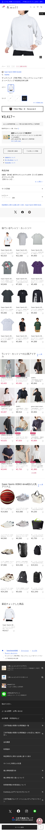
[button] (22, 38)
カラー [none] (4, 87)
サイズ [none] (4, 98)
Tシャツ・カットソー (11, 653)
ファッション (25, 650)
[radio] (11, 89)
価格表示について (10, 157)
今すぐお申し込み (16, 141)
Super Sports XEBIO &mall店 (12, 72)
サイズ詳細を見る (38, 102)
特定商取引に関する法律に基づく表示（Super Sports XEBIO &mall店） (21, 205)
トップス (34, 650)
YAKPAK (6, 75)
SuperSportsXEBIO (12, 650)
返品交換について (10, 162)
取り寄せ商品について (11, 160)
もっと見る (38, 181)
